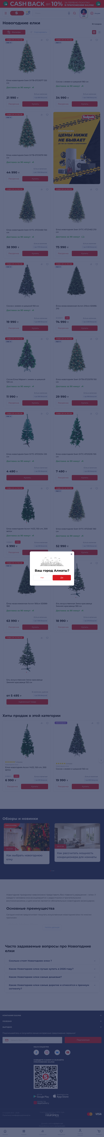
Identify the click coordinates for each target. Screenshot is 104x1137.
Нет (42, 577)
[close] (71, 554)
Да (61, 577)
